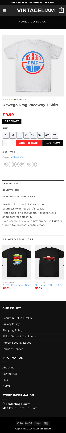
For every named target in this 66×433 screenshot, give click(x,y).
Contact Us (9, 373)
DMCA (6, 386)
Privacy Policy (11, 324)
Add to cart (29, 142)
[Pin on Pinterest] (28, 164)
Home (22, 21)
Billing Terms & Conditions (19, 336)
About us (8, 367)
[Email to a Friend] (22, 164)
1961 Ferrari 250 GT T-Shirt (49, 285)
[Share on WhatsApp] (5, 164)
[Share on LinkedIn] (34, 164)
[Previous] (2, 272)
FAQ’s (5, 380)
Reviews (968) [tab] (11, 190)
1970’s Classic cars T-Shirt (16, 285)
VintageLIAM (33, 10)
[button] (4, 10)
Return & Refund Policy (17, 317)
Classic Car (39, 21)
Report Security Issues (16, 342)
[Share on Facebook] (11, 164)
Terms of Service (12, 348)
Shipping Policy (12, 330)
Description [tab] (10, 183)
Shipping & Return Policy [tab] (18, 196)
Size (5, 128)
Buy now (53, 142)
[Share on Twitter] (17, 164)
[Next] (63, 272)
